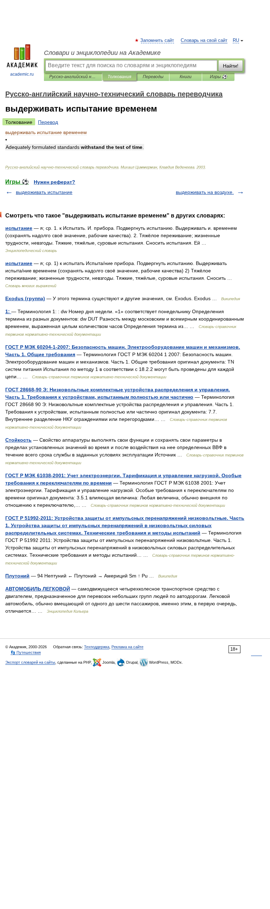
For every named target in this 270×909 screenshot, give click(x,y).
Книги (186, 76)
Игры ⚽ (218, 76)
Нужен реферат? (54, 182)
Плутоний (17, 576)
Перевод (48, 122)
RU (236, 40)
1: (8, 311)
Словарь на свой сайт (204, 40)
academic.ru (22, 74)
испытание (18, 228)
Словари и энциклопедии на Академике (102, 52)
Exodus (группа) (25, 298)
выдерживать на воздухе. (205, 192)
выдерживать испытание (44, 192)
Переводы (153, 76)
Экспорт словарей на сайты (30, 662)
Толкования (119, 76)
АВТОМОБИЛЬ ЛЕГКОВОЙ (37, 589)
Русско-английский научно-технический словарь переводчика (73, 76)
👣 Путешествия (26, 652)
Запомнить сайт (157, 40)
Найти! (230, 66)
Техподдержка (96, 647)
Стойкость (18, 440)
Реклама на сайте (127, 647)
